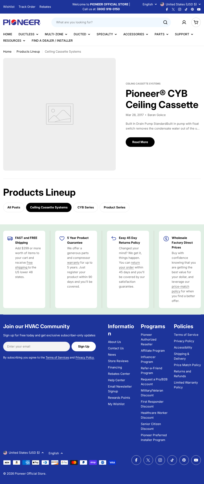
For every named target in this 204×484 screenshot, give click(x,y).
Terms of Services (57, 357)
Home (7, 51)
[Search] (165, 22)
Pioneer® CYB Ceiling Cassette (162, 98)
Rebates (45, 7)
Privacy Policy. (85, 357)
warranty (73, 262)
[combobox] (111, 22)
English (148, 4)
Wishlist (9, 7)
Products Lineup (28, 51)
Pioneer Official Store (30, 473)
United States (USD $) (181, 4)
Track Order (27, 7)
